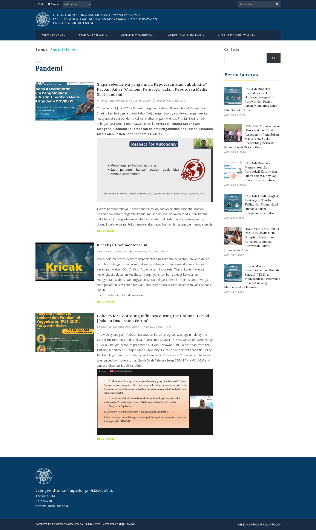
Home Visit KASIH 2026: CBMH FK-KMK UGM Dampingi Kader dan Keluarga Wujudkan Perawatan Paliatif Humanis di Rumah (251, 239)
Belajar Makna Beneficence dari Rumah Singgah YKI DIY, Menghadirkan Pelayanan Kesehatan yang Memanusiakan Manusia (252, 276)
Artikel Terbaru (108, 100)
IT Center (53, 4)
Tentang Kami (52, 35)
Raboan (144, 100)
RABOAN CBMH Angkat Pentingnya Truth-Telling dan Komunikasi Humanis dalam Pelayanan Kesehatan (261, 204)
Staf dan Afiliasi (92, 35)
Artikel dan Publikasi (185, 35)
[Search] (274, 58)
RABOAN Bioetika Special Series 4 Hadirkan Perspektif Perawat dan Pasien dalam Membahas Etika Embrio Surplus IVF (250, 99)
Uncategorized (119, 327)
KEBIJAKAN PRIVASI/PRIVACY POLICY (259, 524)
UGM (40, 4)
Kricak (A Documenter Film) (122, 245)
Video (100, 251)
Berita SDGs (129, 100)
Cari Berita (231, 49)
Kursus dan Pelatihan (235, 35)
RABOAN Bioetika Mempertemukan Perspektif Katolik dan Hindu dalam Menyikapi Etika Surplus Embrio (261, 171)
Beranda (41, 49)
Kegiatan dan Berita (136, 35)
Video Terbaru (116, 251)
